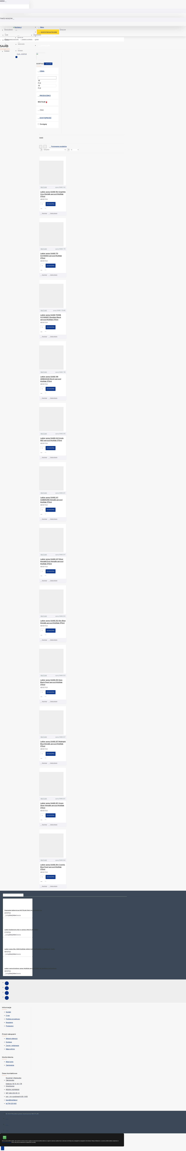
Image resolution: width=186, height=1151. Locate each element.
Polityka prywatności (6, 1142)
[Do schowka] (42, 208)
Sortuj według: (41, 149)
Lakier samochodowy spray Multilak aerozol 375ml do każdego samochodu (30, 968)
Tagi (41, 110)
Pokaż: (68, 149)
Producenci (45, 96)
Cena (41, 71)
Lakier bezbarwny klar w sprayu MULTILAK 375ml (21, 929)
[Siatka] (40, 146)
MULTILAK (44, 187)
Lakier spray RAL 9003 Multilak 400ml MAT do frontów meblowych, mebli (29, 949)
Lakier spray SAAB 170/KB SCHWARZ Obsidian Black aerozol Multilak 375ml (50, 317)
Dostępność (45, 118)
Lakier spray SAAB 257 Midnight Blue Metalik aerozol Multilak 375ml (53, 744)
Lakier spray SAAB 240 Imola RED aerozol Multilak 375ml (51, 439)
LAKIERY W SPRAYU (27, 39)
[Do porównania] (46, 208)
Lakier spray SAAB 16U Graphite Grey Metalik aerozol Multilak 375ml (53, 194)
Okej (4, 1137)
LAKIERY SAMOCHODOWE (11, 39)
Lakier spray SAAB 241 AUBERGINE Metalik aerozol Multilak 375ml (51, 500)
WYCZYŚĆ (49, 63)
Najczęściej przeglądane (13, 895)
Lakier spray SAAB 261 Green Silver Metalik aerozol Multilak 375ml (52, 805)
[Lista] (44, 146)
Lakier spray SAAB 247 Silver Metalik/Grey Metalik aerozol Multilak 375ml (51, 561)
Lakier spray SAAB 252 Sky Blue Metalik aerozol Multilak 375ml (53, 622)
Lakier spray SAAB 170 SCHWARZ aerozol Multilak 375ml (51, 256)
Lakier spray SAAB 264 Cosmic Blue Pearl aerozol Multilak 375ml (52, 867)
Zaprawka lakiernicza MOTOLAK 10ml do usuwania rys (23, 910)
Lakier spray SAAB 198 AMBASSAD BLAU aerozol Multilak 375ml (50, 379)
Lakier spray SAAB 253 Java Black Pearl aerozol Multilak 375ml (51, 682)
